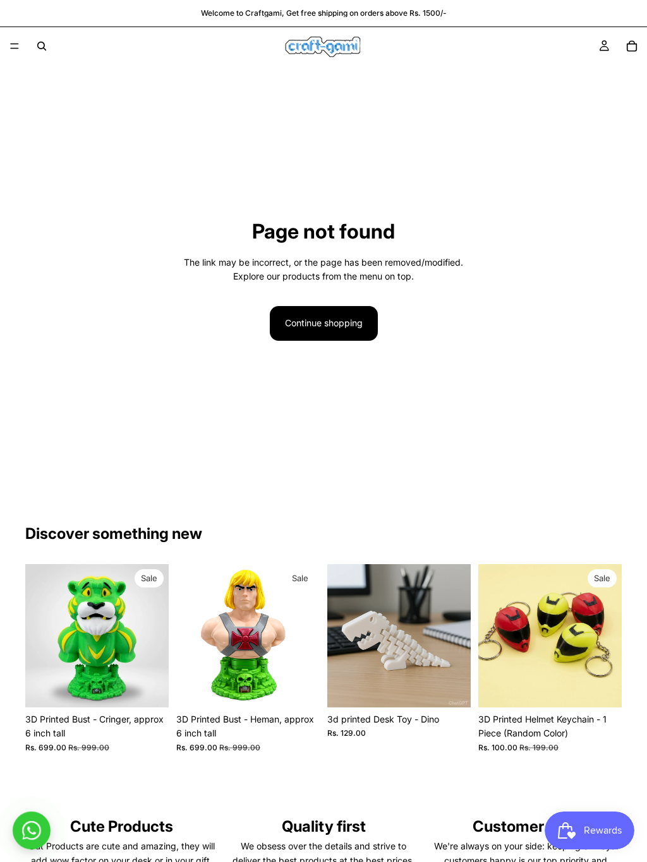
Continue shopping (324, 322)
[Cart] (632, 46)
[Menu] (14, 46)
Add (159, 687)
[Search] (42, 46)
